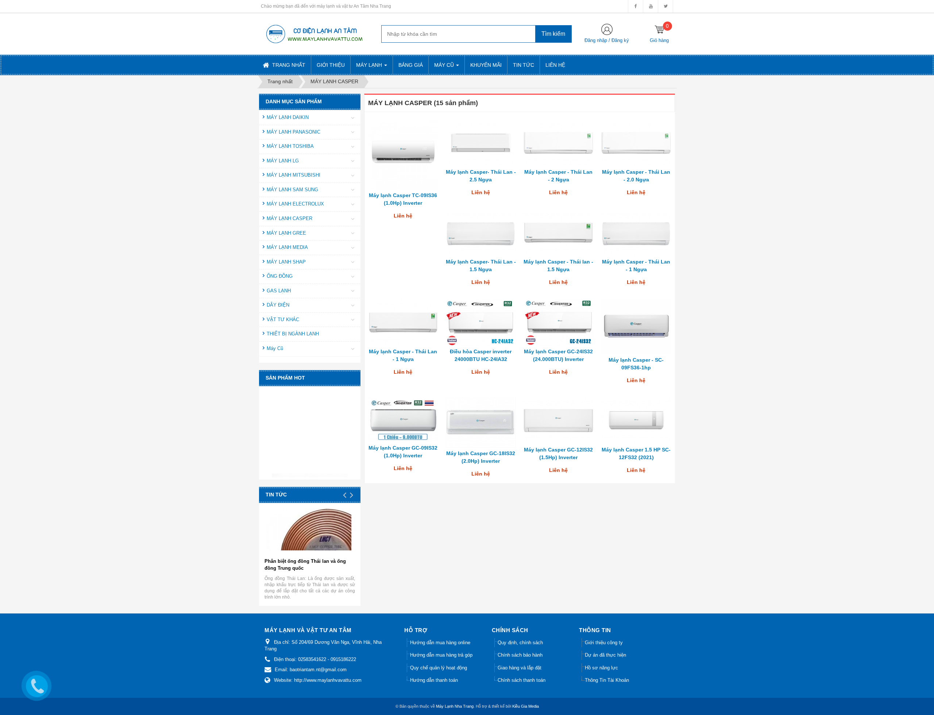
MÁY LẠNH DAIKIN (288, 117)
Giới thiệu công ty (604, 642)
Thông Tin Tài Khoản (607, 680)
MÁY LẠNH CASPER (289, 218)
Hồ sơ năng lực (601, 667)
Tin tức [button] (523, 65)
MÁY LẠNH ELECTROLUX (295, 204)
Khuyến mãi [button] (486, 65)
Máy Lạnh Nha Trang (455, 706)
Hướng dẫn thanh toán (434, 680)
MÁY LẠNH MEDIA (287, 247)
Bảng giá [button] (410, 65)
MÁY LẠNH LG (283, 161)
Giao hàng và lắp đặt (519, 667)
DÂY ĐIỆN (278, 305)
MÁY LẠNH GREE (286, 233)
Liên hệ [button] (555, 65)
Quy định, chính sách (520, 642)
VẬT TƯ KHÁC (283, 319)
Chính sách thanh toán (521, 680)
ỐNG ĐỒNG (280, 276)
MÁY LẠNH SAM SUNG (292, 189)
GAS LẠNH (279, 290)
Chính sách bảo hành (520, 655)
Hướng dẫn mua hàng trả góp (441, 655)
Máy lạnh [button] (369, 65)
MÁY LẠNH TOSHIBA (290, 146)
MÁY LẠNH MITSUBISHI (293, 175)
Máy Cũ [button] (444, 65)
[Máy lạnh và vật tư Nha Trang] (314, 33)
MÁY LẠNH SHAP (286, 262)
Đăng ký (620, 40)
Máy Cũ (275, 348)
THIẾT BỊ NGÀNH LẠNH (293, 334)
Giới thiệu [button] (331, 65)
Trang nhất (288, 65)
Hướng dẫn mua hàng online (440, 642)
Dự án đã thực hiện (605, 655)
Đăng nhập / (597, 40)
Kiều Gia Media (525, 706)
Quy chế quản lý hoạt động (438, 667)
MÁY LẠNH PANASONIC (293, 132)
